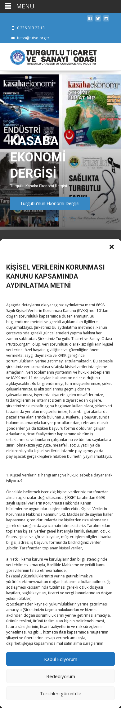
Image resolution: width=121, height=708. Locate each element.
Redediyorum (60, 676)
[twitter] (98, 20)
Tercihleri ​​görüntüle (60, 693)
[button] (112, 247)
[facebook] (90, 20)
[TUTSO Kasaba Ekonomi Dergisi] (48, 55)
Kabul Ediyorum (60, 659)
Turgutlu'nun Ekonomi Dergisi (49, 203)
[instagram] (106, 20)
